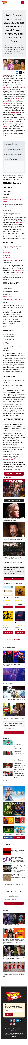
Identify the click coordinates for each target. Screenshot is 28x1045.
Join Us (22, 1027)
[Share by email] (23, 72)
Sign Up (9, 1014)
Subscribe (14, 732)
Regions (15, 1029)
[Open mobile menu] (26, 2)
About (12, 1027)
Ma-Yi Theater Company (10, 248)
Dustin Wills (6, 103)
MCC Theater (7, 75)
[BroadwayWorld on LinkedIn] (17, 1020)
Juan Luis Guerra (10, 318)
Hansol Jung (15, 100)
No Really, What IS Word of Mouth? (12, 154)
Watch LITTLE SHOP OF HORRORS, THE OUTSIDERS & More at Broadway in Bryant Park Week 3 (19, 744)
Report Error (14, 1030)
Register (14, 2)
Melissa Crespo (14, 112)
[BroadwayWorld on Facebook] (10, 1020)
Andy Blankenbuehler (10, 86)
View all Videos (7, 781)
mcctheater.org (8, 460)
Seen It (8, 604)
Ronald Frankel (12, 260)
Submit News (8, 1029)
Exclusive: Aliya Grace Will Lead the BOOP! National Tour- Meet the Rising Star (13, 974)
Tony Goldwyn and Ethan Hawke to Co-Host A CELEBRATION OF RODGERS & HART (14, 149)
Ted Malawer (20, 223)
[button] (22, 2)
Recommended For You (9, 844)
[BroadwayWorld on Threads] (10, 1023)
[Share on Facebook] (17, 72)
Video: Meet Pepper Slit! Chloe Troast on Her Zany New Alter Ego (13, 143)
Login (19, 2)
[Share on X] (20, 72)
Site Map (20, 1029)
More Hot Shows (8, 837)
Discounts (19, 837)
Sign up (14, 903)
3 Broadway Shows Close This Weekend (12, 925)
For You (9, 477)
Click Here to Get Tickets (14, 474)
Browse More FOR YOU (13, 562)
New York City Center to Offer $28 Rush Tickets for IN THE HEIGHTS (14, 158)
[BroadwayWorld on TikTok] (21, 1020)
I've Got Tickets (8, 607)
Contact (17, 1027)
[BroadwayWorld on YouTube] (14, 1023)
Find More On (13, 639)
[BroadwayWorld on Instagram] (14, 1020)
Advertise (6, 1027)
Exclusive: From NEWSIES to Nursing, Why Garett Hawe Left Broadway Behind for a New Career (13, 958)
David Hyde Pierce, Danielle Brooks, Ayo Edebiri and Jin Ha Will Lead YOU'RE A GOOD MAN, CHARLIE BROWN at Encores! (14, 941)
